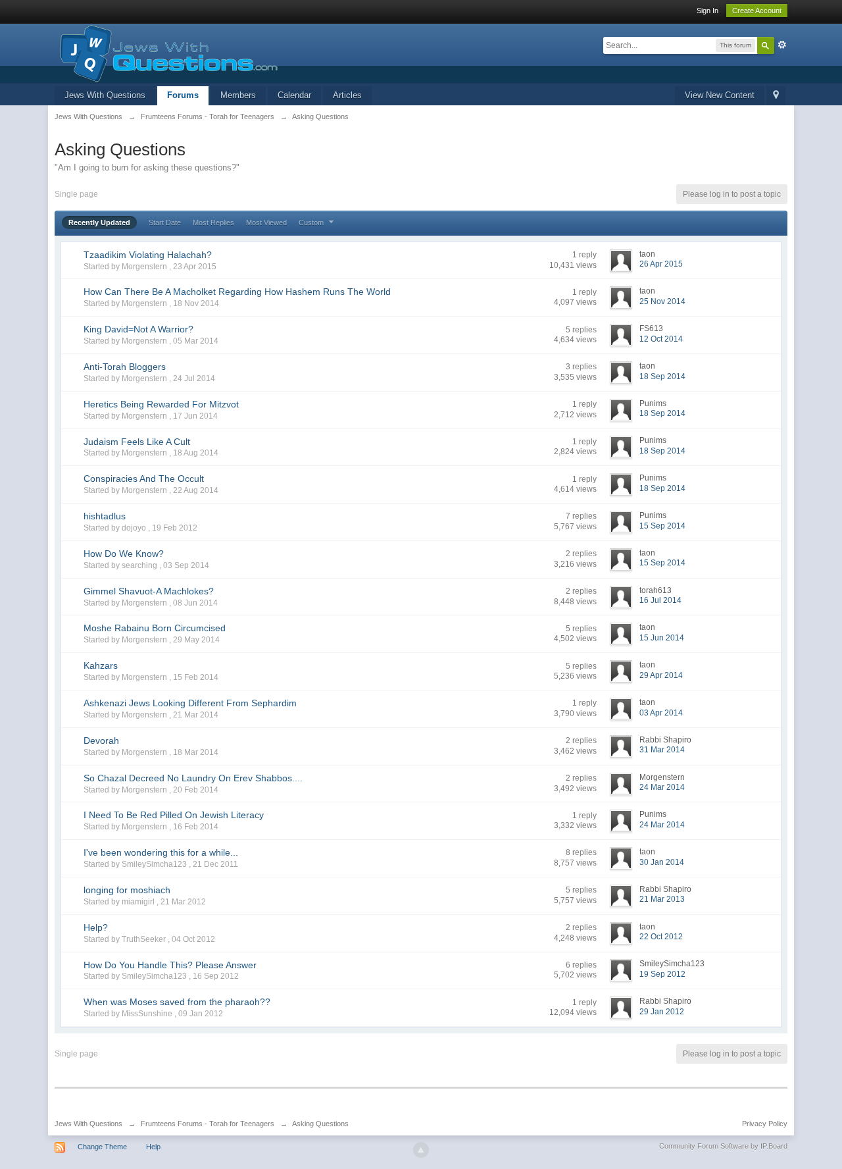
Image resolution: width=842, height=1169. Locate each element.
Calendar (294, 95)
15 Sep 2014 (662, 526)
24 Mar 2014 (662, 787)
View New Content (720, 95)
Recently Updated (99, 222)
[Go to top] (421, 1150)
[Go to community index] (166, 52)
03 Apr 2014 (661, 712)
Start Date (165, 222)
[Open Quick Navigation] (775, 95)
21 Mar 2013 (662, 899)
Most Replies (213, 222)
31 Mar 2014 (662, 749)
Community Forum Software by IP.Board (723, 1146)
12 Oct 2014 (661, 339)
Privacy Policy (764, 1124)
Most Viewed (266, 222)
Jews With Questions (104, 95)
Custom (312, 222)
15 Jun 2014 (661, 637)
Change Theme (102, 1147)
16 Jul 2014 (660, 600)
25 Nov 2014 (662, 301)
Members (238, 95)
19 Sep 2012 (662, 974)
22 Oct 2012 (661, 936)
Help (153, 1147)
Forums (183, 95)
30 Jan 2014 (661, 862)
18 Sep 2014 (662, 376)
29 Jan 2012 (661, 1011)
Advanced (782, 44)
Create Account (756, 10)
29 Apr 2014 (661, 675)
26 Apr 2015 (661, 264)
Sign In (707, 10)
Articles (347, 95)
